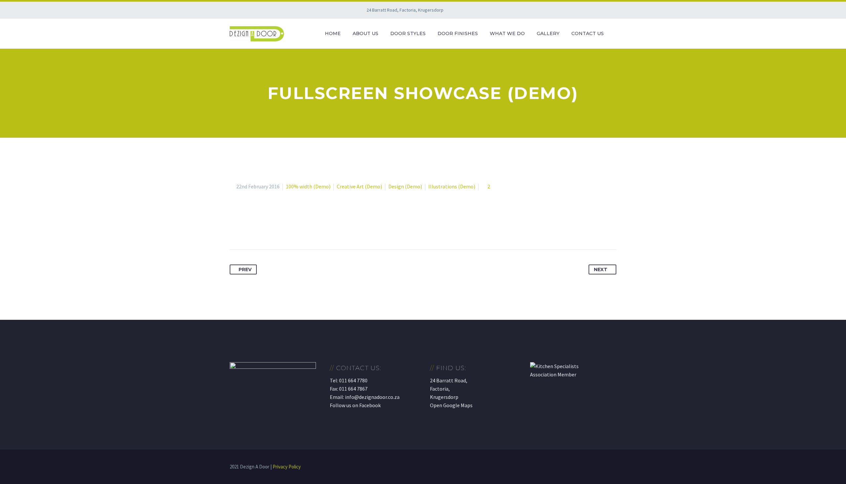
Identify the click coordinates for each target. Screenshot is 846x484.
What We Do (507, 33)
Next (600, 269)
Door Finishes (458, 33)
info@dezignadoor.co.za (372, 397)
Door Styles (408, 33)
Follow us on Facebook (355, 405)
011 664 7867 (353, 388)
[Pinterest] (260, 228)
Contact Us (587, 33)
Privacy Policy (287, 466)
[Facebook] (235, 228)
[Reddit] (296, 228)
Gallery (548, 33)
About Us (365, 33)
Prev (245, 269)
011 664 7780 (353, 380)
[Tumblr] (272, 228)
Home (333, 33)
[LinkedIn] (284, 228)
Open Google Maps (451, 405)
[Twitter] (247, 228)
